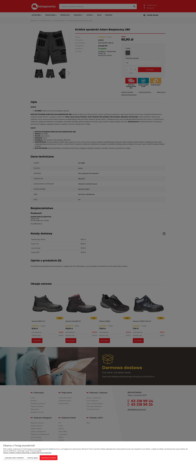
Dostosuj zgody (32, 458)
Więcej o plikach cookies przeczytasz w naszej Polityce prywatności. (27, 453)
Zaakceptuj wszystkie (48, 458)
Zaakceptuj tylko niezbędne (14, 458)
